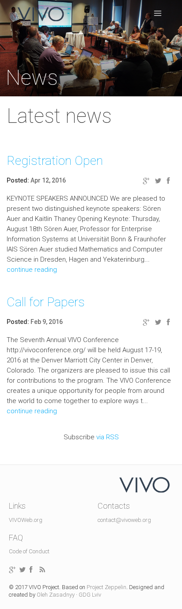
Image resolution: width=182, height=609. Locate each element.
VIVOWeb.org (25, 520)
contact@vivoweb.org (124, 520)
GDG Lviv (90, 594)
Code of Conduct (29, 551)
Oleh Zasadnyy (56, 594)
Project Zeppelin (106, 587)
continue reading (32, 270)
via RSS (107, 437)
